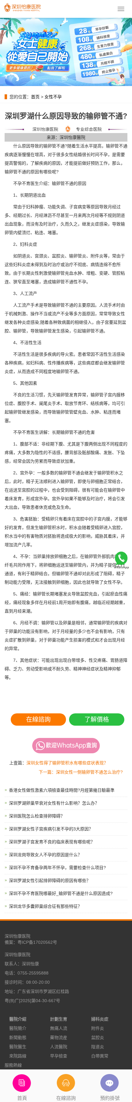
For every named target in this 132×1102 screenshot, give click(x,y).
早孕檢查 (58, 1055)
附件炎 (97, 1028)
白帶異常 (99, 1055)
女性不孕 (53, 96)
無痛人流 (58, 1028)
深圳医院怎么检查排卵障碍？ (37, 816)
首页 (35, 96)
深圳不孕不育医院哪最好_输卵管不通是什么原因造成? (61, 893)
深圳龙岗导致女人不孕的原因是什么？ (45, 854)
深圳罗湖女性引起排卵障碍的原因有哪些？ (50, 880)
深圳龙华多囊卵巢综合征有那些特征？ (45, 906)
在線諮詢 (38, 719)
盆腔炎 (97, 1037)
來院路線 (17, 1055)
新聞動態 (17, 1037)
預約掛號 (110, 1098)
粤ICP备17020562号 (37, 942)
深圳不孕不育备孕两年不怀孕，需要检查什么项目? (57, 867)
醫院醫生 (17, 1046)
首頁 (22, 1098)
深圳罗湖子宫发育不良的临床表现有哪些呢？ (52, 841)
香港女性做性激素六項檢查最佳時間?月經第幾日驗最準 (62, 790)
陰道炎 (97, 1046)
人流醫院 (58, 1046)
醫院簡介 (17, 1028)
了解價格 (96, 719)
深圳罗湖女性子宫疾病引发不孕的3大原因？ (51, 828)
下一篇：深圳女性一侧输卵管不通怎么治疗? (81, 772)
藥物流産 (58, 1037)
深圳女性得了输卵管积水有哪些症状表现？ (67, 762)
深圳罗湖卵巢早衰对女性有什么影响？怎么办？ (54, 803)
